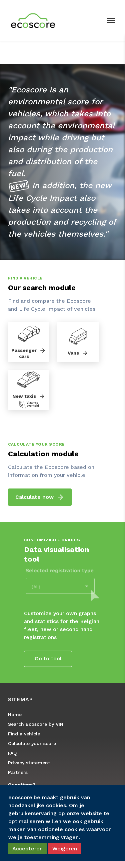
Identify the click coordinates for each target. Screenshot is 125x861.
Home (15, 714)
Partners (18, 772)
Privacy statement (29, 762)
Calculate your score (32, 743)
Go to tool (48, 658)
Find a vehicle (24, 733)
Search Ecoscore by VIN (35, 724)
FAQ (12, 753)
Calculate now (34, 497)
